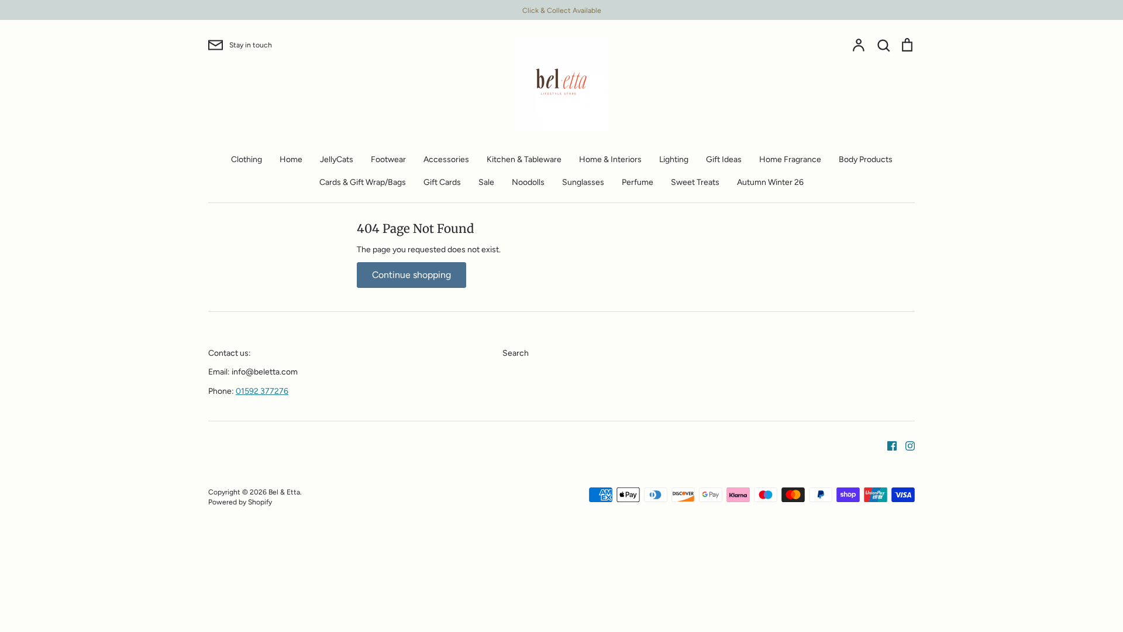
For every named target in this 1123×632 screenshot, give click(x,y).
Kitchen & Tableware (524, 159)
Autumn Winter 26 (770, 182)
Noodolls (528, 182)
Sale (486, 182)
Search (515, 353)
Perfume (637, 182)
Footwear (388, 159)
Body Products (866, 159)
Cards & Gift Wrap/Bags (362, 182)
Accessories (446, 159)
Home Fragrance (790, 159)
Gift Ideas (724, 159)
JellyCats (336, 159)
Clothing (246, 159)
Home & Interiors (610, 159)
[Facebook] (888, 445)
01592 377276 (262, 391)
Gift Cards (442, 182)
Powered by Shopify (240, 501)
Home (291, 159)
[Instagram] (906, 445)
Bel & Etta (284, 491)
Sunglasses (583, 182)
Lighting (673, 159)
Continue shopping (411, 274)
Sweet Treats (695, 182)
